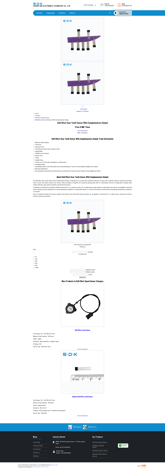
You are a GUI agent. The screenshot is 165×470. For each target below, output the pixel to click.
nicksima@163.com (127, 5)
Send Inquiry (83, 109)
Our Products (62, 13)
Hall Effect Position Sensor (100, 451)
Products (37, 115)
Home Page (39, 13)
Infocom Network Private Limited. (40, 467)
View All (94, 456)
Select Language (88, 5)
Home (37, 113)
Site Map (35, 456)
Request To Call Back (83, 111)
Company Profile (50, 13)
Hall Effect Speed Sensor (42, 118)
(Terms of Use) (54, 465)
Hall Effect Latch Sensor (82, 330)
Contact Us (72, 13)
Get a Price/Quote (82, 130)
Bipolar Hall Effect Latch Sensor (82, 396)
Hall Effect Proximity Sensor (98, 446)
